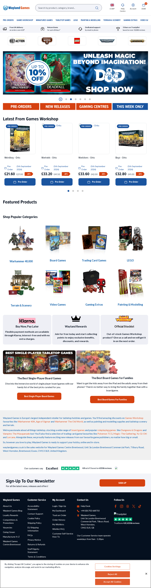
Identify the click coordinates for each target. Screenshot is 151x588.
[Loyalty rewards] (76, 318)
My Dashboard (59, 510)
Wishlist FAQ (58, 529)
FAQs (30, 535)
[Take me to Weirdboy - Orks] (20, 138)
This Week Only (130, 106)
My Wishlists (58, 524)
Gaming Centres (94, 106)
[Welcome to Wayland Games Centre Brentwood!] (112, 362)
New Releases (58, 106)
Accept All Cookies (112, 582)
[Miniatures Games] (58, 282)
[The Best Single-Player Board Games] (39, 362)
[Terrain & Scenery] (21, 283)
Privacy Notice (34, 540)
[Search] (96, 7)
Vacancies (7, 527)
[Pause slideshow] (60, 99)
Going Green (9, 532)
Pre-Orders (21, 106)
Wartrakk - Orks (49, 157)
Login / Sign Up (59, 506)
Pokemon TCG (105, 433)
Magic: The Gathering (124, 433)
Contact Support (35, 513)
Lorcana (11, 437)
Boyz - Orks (121, 157)
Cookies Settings (112, 566)
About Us (7, 506)
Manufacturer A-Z (11, 536)
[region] (75, 574)
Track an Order (59, 515)
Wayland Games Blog (12, 510)
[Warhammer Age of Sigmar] (94, 282)
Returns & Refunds (36, 544)
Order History (58, 520)
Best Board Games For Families (112, 399)
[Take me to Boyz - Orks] (131, 138)
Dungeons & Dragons (131, 430)
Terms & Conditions (37, 556)
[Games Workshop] (21, 239)
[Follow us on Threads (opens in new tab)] (127, 506)
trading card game (73, 433)
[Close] (146, 574)
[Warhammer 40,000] (58, 238)
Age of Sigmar (43, 421)
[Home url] (16, 8)
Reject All (112, 574)
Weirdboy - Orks (12, 157)
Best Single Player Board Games (39, 396)
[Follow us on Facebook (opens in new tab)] (115, 506)
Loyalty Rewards (10, 515)
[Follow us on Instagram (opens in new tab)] (121, 506)
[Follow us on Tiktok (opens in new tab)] (139, 506)
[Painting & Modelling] (130, 282)
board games (78, 430)
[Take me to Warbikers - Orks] (94, 138)
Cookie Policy (34, 518)
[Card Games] (94, 238)
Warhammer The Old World (69, 421)
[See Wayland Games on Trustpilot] (70, 468)
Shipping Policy (34, 523)
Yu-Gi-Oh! (142, 433)
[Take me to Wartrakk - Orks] (57, 138)
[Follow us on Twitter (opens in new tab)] (133, 506)
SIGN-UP (122, 483)
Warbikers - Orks (86, 157)
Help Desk (85, 506)
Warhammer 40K (26, 421)
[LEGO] (130, 238)
